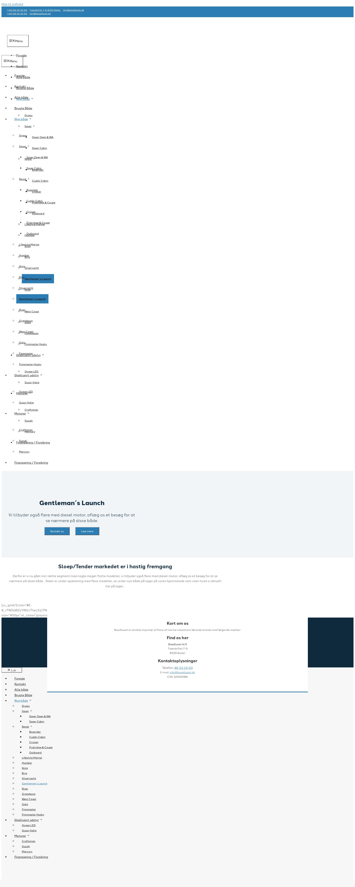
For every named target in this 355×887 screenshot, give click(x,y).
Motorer (20, 413)
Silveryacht (32, 268)
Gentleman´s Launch (38, 279)
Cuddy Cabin (40, 180)
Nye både (21, 119)
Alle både (21, 97)
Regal (22, 179)
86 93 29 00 (183, 668)
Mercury (24, 451)
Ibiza (22, 266)
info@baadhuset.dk (182, 672)
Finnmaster (26, 353)
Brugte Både (23, 108)
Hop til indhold (12, 4)
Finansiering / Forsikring (33, 442)
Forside (19, 75)
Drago (29, 115)
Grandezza (26, 320)
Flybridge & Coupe (38, 222)
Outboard (32, 233)
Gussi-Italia (32, 382)
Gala (22, 342)
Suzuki (29, 420)
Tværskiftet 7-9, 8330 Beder (45, 9)
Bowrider (32, 190)
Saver (28, 126)
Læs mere (87, 531)
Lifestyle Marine (29, 244)
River (22, 310)
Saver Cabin (39, 148)
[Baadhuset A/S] (21, 52)
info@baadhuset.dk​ (73, 9)
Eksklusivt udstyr (26, 375)
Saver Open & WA (42, 137)
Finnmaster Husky (36, 344)
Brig (21, 277)
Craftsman (31, 409)
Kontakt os (57, 531)
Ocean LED (31, 371)
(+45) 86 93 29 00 (17, 9)
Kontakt (20, 86)
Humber (24, 255)
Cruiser (31, 211)
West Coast (32, 311)
